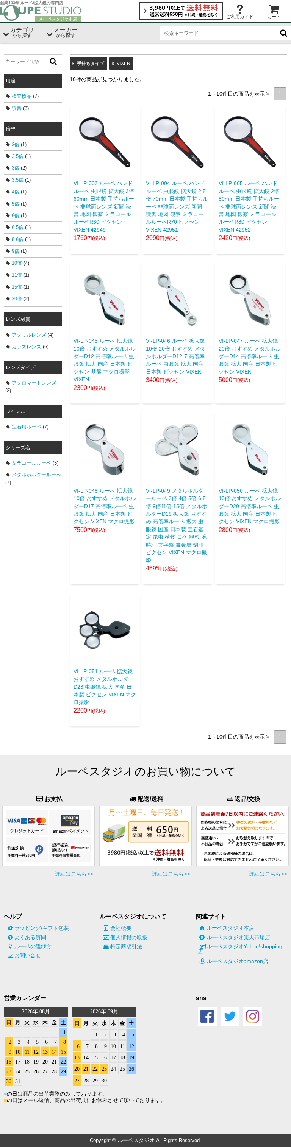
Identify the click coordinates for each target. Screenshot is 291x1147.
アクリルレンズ (29, 335)
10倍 (17, 263)
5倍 (15, 204)
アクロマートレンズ (34, 383)
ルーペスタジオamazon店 (237, 961)
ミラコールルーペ (31, 463)
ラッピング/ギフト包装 (41, 928)
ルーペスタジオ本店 (230, 928)
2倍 (15, 144)
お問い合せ (27, 955)
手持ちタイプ (90, 63)
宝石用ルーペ (26, 427)
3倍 (15, 168)
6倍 (15, 215)
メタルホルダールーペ (36, 475)
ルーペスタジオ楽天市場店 (238, 937)
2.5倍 (17, 156)
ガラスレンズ (26, 346)
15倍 (17, 287)
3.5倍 (17, 180)
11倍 (17, 275)
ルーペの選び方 (33, 946)
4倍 (15, 192)
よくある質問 (30, 937)
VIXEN (123, 63)
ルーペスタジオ (136, 1140)
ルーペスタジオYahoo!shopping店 (240, 949)
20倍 (17, 298)
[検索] (53, 61)
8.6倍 (17, 239)
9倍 (15, 251)
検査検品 (21, 96)
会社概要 (120, 928)
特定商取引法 (126, 946)
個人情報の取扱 (128, 937)
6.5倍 (17, 227)
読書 (17, 108)
